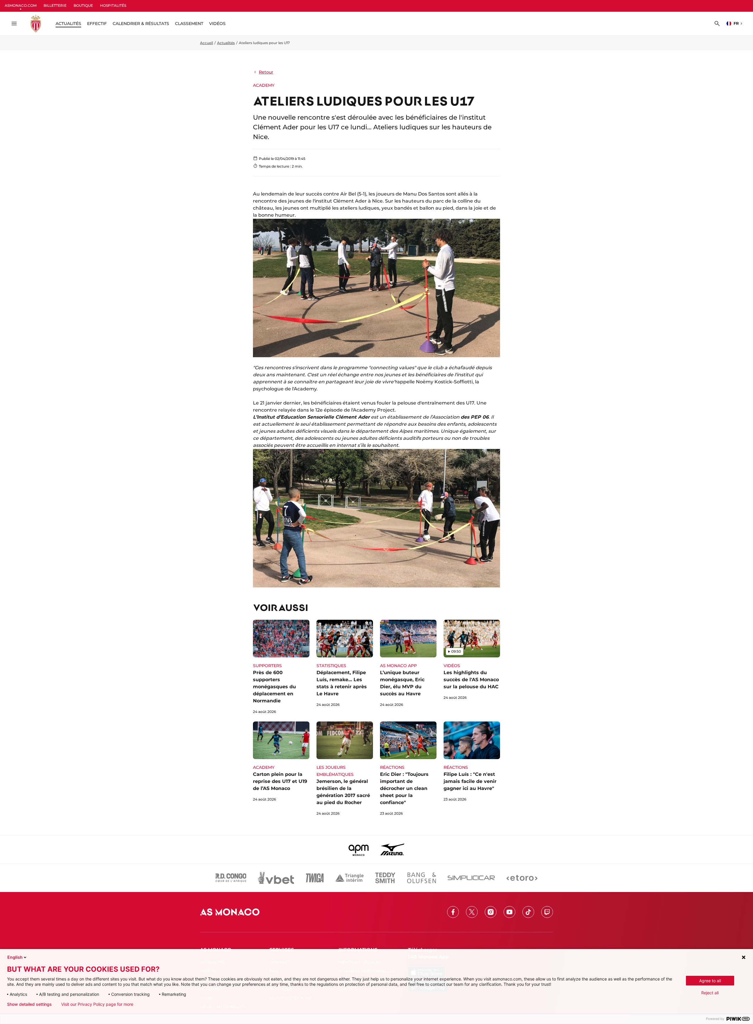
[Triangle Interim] (349, 878)
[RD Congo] (231, 878)
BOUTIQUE (83, 5)
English (15, 957)
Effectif (97, 23)
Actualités (226, 43)
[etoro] (522, 878)
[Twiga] (315, 878)
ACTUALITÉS (68, 23)
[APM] (359, 849)
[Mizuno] (392, 849)
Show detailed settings (29, 1004)
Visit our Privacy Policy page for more (97, 1004)
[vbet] (276, 878)
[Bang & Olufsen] (421, 878)
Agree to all (710, 980)
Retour (266, 72)
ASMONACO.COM (20, 5)
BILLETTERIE (55, 5)
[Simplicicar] (471, 878)
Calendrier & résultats (141, 23)
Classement (189, 23)
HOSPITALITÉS (113, 5)
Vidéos (217, 23)
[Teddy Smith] (385, 878)
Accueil (206, 43)
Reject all (710, 992)
